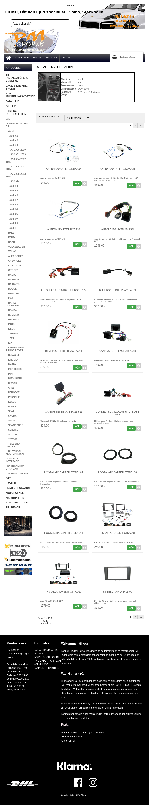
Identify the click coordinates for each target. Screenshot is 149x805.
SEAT (10, 411)
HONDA (11, 310)
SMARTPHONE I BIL (17, 473)
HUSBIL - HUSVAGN (18, 488)
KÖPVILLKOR (22, 57)
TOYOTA (11, 439)
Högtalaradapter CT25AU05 (63, 472)
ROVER (11, 406)
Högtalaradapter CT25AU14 (63, 533)
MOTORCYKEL (15, 492)
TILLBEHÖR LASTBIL (13, 445)
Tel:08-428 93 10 (16, 686)
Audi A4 (12, 186)
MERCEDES (14, 369)
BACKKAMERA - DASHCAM (16, 467)
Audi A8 (12, 204)
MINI (9, 373)
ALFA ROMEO (14, 256)
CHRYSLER (13, 265)
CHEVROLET (14, 260)
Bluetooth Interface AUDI (117, 290)
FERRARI (12, 293)
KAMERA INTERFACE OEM (16, 113)
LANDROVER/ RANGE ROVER (15, 349)
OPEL (10, 387)
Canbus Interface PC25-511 (63, 411)
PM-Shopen (82, 795)
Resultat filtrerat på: (49, 116)
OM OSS (66, 57)
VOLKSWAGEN (15, 246)
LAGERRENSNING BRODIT (17, 87)
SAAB (10, 242)
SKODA (11, 415)
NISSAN (11, 383)
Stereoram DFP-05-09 (117, 591)
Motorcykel (78, 689)
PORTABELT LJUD (17, 502)
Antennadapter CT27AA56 (117, 168)
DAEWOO (12, 279)
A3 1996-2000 (16, 149)
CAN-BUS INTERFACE (12, 460)
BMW (10, 232)
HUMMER (12, 315)
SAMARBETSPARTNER (46, 668)
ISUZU (10, 324)
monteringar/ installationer (103, 714)
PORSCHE (13, 397)
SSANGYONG (14, 425)
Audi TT (12, 228)
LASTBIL (11, 483)
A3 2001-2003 (16, 154)
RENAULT (12, 355)
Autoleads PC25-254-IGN (117, 229)
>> (141, 125)
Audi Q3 (12, 209)
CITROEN (12, 270)
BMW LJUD (12, 101)
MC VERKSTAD (15, 497)
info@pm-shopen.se (124, 25)
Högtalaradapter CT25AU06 (117, 472)
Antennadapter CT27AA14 (63, 168)
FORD (10, 237)
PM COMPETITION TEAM (47, 661)
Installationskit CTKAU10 (63, 591)
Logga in (70, 5)
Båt (116, 685)
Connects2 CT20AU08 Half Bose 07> (117, 413)
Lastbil (64, 689)
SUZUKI (11, 434)
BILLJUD (11, 106)
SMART (11, 420)
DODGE (11, 288)
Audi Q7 (12, 218)
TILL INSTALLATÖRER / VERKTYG (17, 78)
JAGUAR (12, 333)
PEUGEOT (12, 392)
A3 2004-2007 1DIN (16, 160)
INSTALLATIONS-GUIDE (47, 657)
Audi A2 (12, 140)
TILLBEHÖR (13, 507)
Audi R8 (12, 223)
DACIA (11, 274)
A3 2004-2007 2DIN (16, 168)
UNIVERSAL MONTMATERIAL (15, 452)
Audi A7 (12, 200)
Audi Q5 (12, 214)
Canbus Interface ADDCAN (117, 350)
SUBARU (12, 430)
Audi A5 (12, 190)
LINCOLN (12, 359)
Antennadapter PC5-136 (63, 229)
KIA (9, 343)
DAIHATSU (13, 284)
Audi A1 (12, 135)
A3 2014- (13, 181)
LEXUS (11, 401)
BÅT (8, 478)
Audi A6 (12, 195)
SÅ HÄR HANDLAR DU (46, 650)
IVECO (10, 329)
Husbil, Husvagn (132, 685)
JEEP (10, 338)
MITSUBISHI (14, 378)
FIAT (9, 298)
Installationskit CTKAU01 (117, 533)
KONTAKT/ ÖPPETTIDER (45, 57)
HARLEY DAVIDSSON (13, 304)
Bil (121, 685)
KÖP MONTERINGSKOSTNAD (19, 95)
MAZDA (11, 364)
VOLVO (11, 251)
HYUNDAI (12, 319)
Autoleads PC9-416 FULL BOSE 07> (63, 290)
